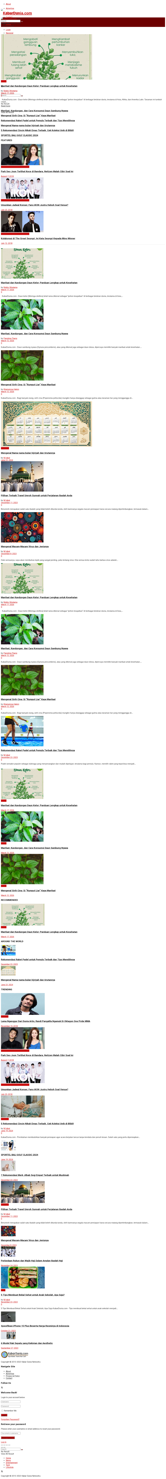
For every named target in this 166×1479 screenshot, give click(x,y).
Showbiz (4, 1016)
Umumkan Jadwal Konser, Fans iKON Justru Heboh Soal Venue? (34, 205)
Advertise (10, 8)
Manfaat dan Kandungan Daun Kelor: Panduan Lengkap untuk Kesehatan (39, 86)
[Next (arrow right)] (4, 1447)
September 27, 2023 (9, 1348)
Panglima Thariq (10, 338)
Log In (3, 1442)
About (8, 4)
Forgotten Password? (10, 1419)
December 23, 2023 (9, 1180)
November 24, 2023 (9, 1265)
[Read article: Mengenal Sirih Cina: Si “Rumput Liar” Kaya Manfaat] (83, 365)
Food (3, 1290)
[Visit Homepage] (16, 13)
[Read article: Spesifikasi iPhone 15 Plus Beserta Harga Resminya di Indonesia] (83, 1317)
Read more (5, 106)
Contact (9, 1378)
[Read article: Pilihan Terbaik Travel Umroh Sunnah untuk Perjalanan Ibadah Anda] (83, 476)
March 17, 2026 (7, 93)
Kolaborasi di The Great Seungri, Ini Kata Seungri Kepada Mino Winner (38, 238)
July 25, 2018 (6, 210)
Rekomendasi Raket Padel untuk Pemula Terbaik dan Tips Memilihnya (38, 120)
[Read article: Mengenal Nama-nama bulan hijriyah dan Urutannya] (83, 424)
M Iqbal (7, 458)
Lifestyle (9, 1467)
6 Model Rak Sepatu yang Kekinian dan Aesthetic (27, 1343)
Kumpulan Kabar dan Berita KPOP (15, 167)
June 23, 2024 (7, 460)
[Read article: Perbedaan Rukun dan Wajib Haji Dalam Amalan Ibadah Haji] (83, 1251)
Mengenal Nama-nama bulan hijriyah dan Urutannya (28, 125)
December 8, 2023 (9, 554)
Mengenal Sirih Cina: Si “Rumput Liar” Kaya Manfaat (28, 115)
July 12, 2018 (6, 243)
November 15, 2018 (9, 1026)
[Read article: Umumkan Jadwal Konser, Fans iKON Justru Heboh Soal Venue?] (83, 188)
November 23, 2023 (9, 1302)
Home (8, 1458)
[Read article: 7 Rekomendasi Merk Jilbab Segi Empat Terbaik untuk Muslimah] (83, 1166)
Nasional (9, 33)
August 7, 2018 (7, 176)
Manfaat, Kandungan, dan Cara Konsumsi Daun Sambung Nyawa (34, 110)
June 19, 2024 (7, 1131)
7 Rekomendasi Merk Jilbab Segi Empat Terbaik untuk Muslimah (35, 1175)
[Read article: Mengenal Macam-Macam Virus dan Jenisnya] (83, 527)
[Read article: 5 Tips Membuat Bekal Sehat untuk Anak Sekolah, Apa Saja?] (83, 1278)
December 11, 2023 (9, 502)
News (8, 1460)
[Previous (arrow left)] (2, 1447)
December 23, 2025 (9, 757)
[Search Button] (22, 95)
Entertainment (11, 1463)
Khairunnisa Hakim (11, 389)
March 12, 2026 (7, 341)
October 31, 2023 (8, 1331)
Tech (8, 1465)
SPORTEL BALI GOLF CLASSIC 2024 (19, 135)
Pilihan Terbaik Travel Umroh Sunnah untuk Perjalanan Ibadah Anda (36, 495)
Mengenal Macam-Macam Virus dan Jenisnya (25, 546)
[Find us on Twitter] (2, 1388)
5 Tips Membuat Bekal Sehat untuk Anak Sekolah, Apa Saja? (33, 1295)
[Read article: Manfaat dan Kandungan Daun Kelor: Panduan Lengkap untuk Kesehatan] (83, 57)
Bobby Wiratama (10, 91)
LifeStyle (5, 1119)
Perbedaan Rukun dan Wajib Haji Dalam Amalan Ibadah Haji (32, 1260)
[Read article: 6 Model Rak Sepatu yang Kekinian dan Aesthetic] (83, 1336)
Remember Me (10, 1411)
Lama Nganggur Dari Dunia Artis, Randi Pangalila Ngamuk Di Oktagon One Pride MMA (45, 1021)
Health (3, 81)
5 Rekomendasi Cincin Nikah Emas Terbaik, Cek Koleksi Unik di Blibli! (37, 130)
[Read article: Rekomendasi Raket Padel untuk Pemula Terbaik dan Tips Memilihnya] (83, 731)
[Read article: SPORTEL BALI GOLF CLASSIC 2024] (83, 1145)
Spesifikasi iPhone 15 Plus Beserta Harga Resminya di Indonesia (35, 1326)
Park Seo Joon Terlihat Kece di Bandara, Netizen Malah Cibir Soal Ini (37, 171)
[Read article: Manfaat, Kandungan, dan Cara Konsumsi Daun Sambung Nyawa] (83, 314)
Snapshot (5, 448)
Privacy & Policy (13, 1376)
